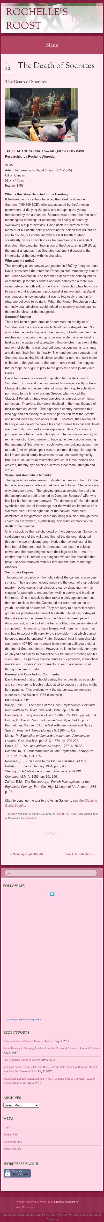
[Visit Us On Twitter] (52, 896)
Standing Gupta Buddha (27, 854)
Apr (8, 64)
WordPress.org (12, 1148)
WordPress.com (25, 1207)
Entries (10, 1134)
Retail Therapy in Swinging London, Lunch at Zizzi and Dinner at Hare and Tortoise (51, 1048)
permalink (31, 818)
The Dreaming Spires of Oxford (21, 1059)
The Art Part (62, 813)
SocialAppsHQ (33, 1019)
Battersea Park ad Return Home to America (28, 1041)
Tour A (74, 813)
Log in (6, 1127)
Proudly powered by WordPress (34, 1201)
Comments (12, 1141)
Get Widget (12, 1019)
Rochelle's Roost (37, 19)
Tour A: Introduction (80, 854)
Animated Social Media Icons (22, 1214)
